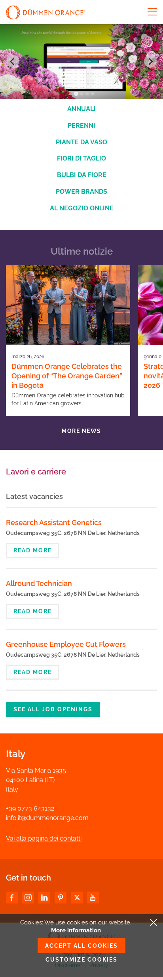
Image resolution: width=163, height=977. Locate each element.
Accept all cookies (81, 946)
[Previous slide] (12, 61)
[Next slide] (150, 61)
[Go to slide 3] (81, 93)
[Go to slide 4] (87, 93)
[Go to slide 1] (70, 93)
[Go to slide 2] (76, 93)
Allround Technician (39, 583)
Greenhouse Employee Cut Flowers (66, 644)
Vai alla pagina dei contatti (44, 838)
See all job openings (53, 709)
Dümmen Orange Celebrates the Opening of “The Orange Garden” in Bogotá (66, 375)
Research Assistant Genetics (54, 522)
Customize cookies (81, 959)
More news (81, 431)
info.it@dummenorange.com (47, 818)
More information (76, 930)
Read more (32, 550)
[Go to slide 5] (92, 93)
